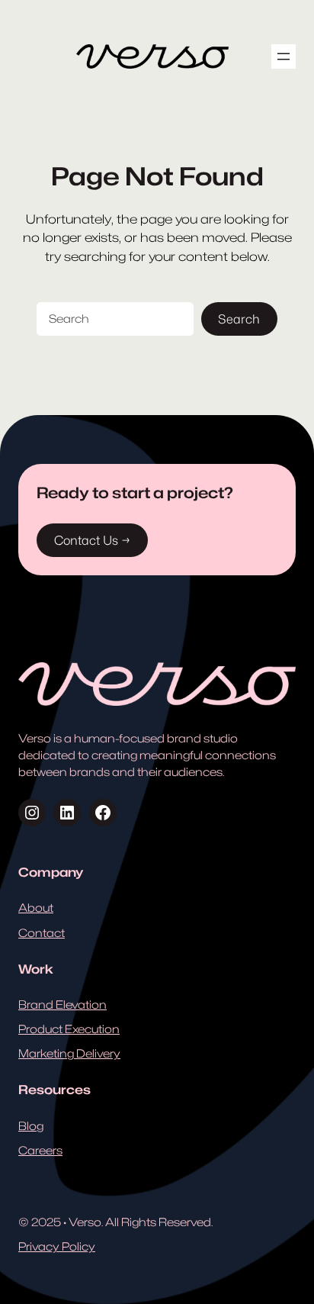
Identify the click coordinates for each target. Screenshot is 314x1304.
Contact (41, 932)
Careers (40, 1150)
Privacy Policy (56, 1246)
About (35, 907)
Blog (30, 1125)
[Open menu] (283, 56)
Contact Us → (92, 540)
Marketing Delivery (69, 1053)
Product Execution (69, 1028)
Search (239, 319)
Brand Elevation (62, 1004)
